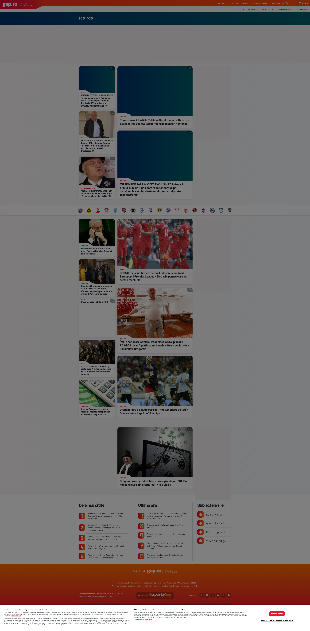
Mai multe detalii (16, 615)
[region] (155, 618)
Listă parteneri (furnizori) (143, 619)
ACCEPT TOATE (277, 614)
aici (99, 622)
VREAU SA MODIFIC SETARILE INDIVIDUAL (277, 621)
